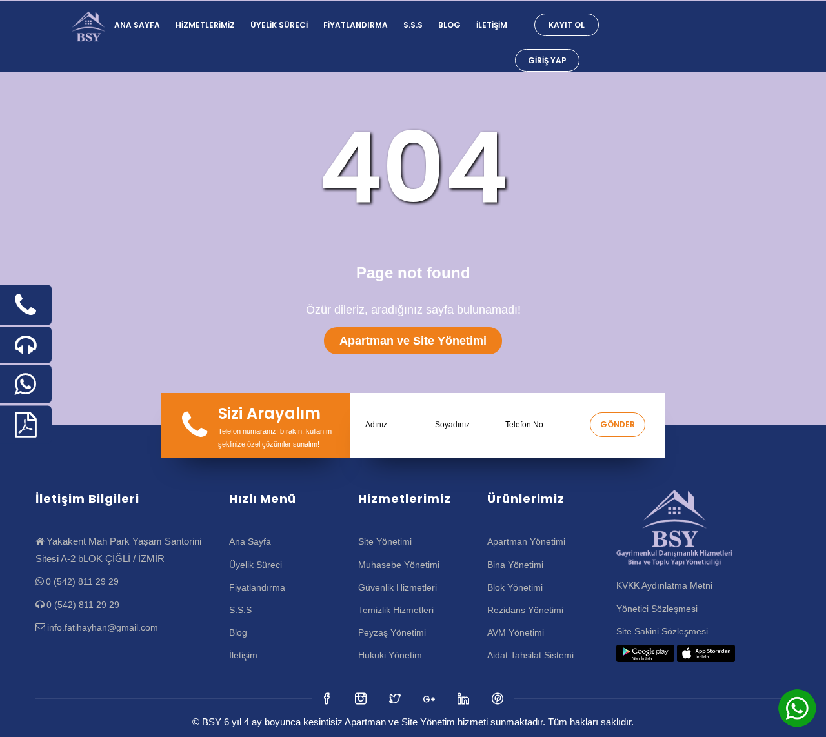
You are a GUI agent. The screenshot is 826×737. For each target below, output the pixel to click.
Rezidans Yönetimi (525, 610)
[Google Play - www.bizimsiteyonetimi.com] (645, 654)
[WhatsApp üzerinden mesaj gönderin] (26, 384)
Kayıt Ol (567, 24)
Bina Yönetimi (515, 565)
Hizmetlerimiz (205, 24)
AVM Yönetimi (515, 632)
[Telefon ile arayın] (26, 305)
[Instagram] (396, 698)
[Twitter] (361, 698)
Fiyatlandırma (355, 24)
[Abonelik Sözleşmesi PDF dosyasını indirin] (26, 425)
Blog (449, 24)
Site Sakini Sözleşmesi (662, 631)
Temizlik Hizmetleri (396, 610)
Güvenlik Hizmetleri (397, 587)
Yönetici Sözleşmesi (657, 608)
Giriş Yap (547, 60)
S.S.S (413, 24)
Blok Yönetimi (515, 587)
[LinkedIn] (430, 698)
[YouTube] (464, 698)
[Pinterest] (498, 698)
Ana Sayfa (137, 24)
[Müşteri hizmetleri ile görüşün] (26, 345)
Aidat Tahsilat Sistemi (530, 655)
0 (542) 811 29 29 (82, 581)
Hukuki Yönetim (390, 655)
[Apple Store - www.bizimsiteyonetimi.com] (706, 654)
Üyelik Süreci (279, 24)
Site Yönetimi (385, 541)
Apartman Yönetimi (526, 541)
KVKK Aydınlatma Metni (664, 585)
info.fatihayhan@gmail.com (102, 627)
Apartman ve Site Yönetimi (413, 340)
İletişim (491, 24)
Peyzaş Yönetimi (392, 632)
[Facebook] (327, 698)
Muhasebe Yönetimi (398, 565)
